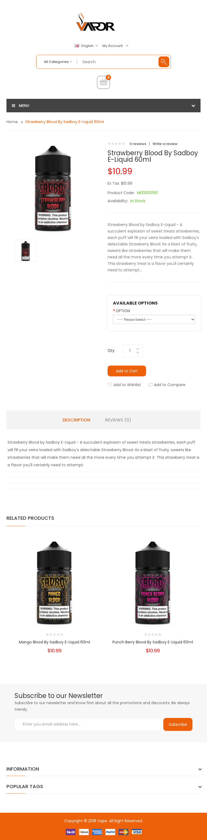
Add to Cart (127, 371)
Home (12, 121)
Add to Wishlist (127, 384)
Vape (102, 821)
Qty (111, 350)
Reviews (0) (118, 420)
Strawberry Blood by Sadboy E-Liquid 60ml (64, 121)
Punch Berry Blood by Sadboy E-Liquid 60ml (152, 642)
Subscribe (178, 724)
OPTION (123, 310)
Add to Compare (169, 384)
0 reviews (138, 143)
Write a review (165, 143)
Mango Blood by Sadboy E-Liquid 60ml (54, 642)
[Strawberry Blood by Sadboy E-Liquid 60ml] (25, 250)
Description (76, 420)
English (87, 45)
